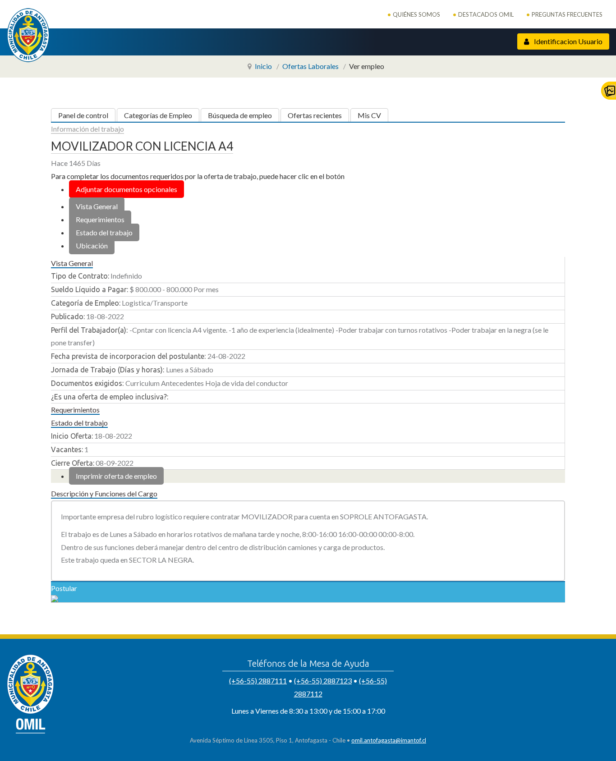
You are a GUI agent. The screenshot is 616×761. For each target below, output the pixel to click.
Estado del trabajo (104, 232)
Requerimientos (100, 219)
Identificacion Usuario (567, 41)
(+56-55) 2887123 (323, 680)
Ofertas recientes (315, 115)
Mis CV (369, 115)
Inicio (263, 66)
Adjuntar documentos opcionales (126, 189)
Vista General (97, 206)
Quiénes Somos (416, 14)
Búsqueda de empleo (240, 115)
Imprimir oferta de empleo (116, 476)
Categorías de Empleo (158, 115)
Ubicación (92, 245)
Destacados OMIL (486, 14)
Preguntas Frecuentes (567, 14)
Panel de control (83, 115)
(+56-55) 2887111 (258, 680)
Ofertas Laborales (310, 66)
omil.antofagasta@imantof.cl (388, 740)
